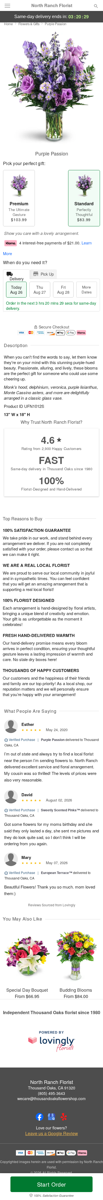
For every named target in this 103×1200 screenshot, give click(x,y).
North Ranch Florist (51, 5)
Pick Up (47, 274)
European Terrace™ (56, 872)
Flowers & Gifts (29, 23)
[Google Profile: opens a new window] (51, 1117)
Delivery (17, 277)
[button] (91, 1188)
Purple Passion (53, 739)
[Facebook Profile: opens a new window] (39, 1117)
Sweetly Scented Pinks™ (60, 809)
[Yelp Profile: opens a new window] (64, 1117)
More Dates (87, 289)
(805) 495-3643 (51, 1093)
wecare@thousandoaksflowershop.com (51, 1098)
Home (8, 23)
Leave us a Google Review (51, 1133)
